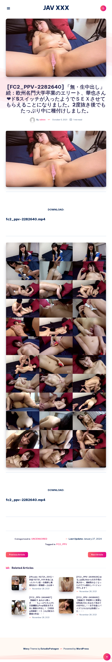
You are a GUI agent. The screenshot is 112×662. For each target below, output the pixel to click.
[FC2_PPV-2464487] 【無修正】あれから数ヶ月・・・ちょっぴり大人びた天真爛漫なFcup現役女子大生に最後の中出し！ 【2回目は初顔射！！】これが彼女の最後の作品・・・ (41, 605)
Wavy (26, 648)
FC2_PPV (61, 544)
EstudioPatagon (50, 648)
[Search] (103, 8)
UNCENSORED (39, 538)
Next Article (97, 554)
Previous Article (17, 554)
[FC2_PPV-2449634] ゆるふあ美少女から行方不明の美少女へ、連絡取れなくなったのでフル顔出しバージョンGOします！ (89, 582)
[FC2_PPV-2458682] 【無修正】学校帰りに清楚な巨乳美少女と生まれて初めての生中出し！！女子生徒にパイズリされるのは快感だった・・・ (88, 604)
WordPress (82, 648)
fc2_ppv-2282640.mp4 (25, 219)
